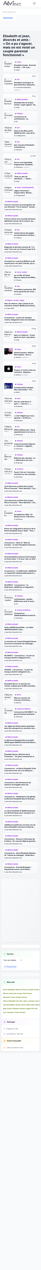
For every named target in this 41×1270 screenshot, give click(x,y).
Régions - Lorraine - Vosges (15, 300)
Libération (19, 150)
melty (17, 107)
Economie (20, 469)
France (19, 62)
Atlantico (18, 357)
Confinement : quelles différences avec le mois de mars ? (25, 601)
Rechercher (8, 18)
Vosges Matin (10, 308)
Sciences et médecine (23, 610)
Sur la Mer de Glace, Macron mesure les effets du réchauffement (24, 277)
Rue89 (18, 70)
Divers (19, 349)
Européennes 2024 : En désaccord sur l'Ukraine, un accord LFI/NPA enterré (25, 516)
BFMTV (18, 392)
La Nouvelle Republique (23, 87)
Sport (18, 398)
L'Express (18, 238)
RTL (17, 121)
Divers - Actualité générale (25, 187)
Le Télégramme (20, 136)
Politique (20, 113)
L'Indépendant (20, 195)
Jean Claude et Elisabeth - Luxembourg (24, 146)
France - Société (22, 272)
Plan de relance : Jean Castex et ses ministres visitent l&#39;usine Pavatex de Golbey (20, 305)
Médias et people (22, 99)
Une (18, 79)
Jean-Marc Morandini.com (14, 209)
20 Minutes (19, 167)
